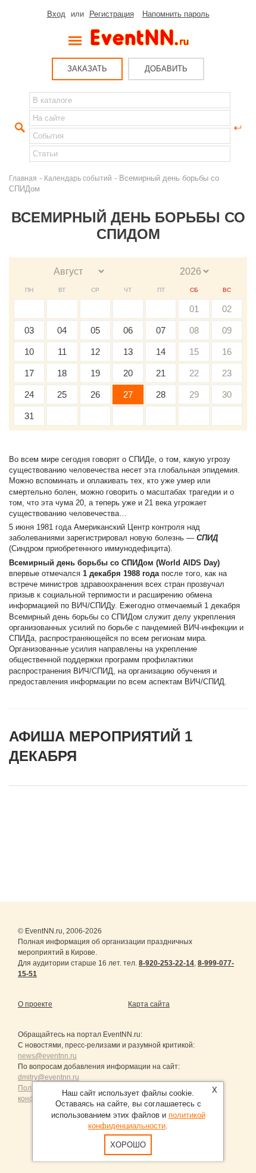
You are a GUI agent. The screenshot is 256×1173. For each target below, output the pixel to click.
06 (128, 330)
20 (128, 373)
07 (161, 330)
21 (161, 373)
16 (227, 352)
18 (62, 373)
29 (194, 394)
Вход (56, 14)
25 (62, 394)
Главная (23, 178)
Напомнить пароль (176, 14)
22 (194, 373)
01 (194, 309)
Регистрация (111, 14)
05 (95, 330)
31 (29, 416)
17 (29, 373)
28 (161, 394)
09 (227, 330)
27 (128, 394)
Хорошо (128, 1144)
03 (29, 330)
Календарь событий (78, 178)
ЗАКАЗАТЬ (87, 68)
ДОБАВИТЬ (166, 68)
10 (29, 352)
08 (194, 330)
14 (161, 352)
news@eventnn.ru (47, 1056)
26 (95, 394)
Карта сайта (149, 1004)
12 (95, 352)
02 (227, 309)
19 (95, 373)
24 (29, 394)
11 (62, 352)
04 (62, 330)
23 (227, 373)
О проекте (35, 1004)
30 (227, 394)
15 (194, 352)
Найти (18, 127)
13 (128, 352)
